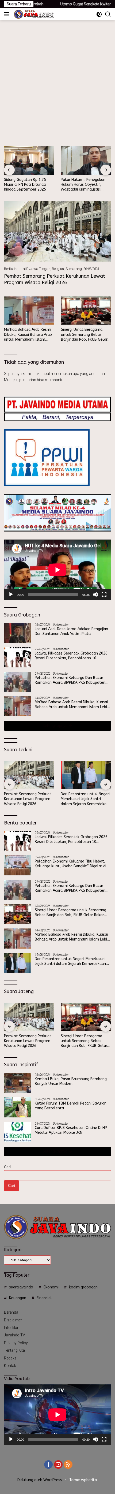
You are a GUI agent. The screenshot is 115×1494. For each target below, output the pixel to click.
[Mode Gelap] (99, 14)
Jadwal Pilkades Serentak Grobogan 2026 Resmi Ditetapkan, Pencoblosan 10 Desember (71, 656)
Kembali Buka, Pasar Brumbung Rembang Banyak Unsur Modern (71, 1081)
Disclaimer (13, 1320)
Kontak (10, 1365)
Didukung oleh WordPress (39, 1480)
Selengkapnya (55, 725)
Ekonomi (51, 1287)
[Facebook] (48, 1465)
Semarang (74, 269)
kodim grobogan (83, 1287)
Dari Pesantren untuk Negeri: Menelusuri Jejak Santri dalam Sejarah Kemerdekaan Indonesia (86, 799)
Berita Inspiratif (16, 269)
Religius (58, 269)
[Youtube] (58, 1465)
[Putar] (11, 594)
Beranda (11, 1312)
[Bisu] (95, 594)
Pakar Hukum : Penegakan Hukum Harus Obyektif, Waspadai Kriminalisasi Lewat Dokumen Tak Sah (83, 184)
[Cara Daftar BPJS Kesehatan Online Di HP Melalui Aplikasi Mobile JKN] (17, 1132)
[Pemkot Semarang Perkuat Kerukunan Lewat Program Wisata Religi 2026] (57, 231)
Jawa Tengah (39, 269)
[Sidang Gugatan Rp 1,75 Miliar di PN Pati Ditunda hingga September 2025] (29, 160)
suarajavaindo (21, 1287)
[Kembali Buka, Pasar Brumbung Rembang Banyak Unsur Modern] (17, 1083)
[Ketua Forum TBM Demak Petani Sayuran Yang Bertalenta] (17, 1107)
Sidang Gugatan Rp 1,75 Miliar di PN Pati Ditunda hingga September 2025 (25, 184)
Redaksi (10, 1358)
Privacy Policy (16, 1343)
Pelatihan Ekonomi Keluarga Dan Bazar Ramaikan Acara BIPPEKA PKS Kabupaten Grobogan (70, 680)
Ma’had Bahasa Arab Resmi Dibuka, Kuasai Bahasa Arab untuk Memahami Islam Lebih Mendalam (28, 334)
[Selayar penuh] (104, 594)
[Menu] (7, 14)
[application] (57, 570)
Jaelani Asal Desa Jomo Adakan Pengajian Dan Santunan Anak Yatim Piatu (71, 631)
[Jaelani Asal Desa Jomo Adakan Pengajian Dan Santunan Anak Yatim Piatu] (17, 633)
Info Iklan (11, 1327)
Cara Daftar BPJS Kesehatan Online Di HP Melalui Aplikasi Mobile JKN (71, 1130)
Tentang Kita (14, 1350)
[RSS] (68, 1465)
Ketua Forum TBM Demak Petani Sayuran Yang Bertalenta (70, 1105)
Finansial (44, 1298)
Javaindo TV (14, 1335)
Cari (7, 1167)
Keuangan (17, 1298)
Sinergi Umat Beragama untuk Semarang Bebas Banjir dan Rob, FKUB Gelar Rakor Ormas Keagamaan (84, 334)
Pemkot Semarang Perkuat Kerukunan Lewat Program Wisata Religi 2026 (54, 279)
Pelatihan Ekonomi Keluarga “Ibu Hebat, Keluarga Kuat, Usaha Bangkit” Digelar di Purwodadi (70, 864)
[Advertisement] (57, 80)
